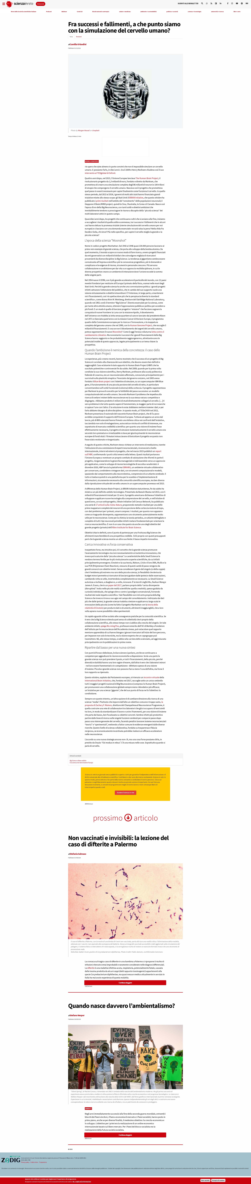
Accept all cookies (218, 1180)
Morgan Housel (83, 130)
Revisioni (79, 37)
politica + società (172, 11)
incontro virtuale (151, 677)
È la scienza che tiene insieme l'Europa (81, 763)
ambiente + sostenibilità (148, 11)
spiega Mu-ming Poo (110, 626)
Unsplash (95, 130)
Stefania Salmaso (78, 853)
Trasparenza (43, 1162)
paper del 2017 (114, 585)
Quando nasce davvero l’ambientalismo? (121, 1006)
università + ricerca (217, 11)
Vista (72, 37)
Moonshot (117, 331)
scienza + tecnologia (194, 11)
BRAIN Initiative (136, 197)
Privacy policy (25, 1162)
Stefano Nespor (77, 1015)
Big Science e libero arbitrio (78, 761)
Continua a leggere (125, 982)
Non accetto (205, 1180)
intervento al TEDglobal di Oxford (100, 173)
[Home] (21, 4)
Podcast (49, 11)
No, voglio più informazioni (82, 1182)
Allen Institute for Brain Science (126, 527)
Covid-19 (79, 11)
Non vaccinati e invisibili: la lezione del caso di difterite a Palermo (118, 841)
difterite (91, 968)
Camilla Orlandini (78, 44)
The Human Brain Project (147, 178)
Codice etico (34, 1162)
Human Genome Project (141, 325)
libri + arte (237, 11)
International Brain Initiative (98, 680)
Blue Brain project (102, 381)
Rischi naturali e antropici (100, 11)
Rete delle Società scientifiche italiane (23, 11)
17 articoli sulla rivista (109, 504)
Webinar (64, 11)
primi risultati (102, 200)
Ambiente (88, 1108)
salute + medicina (125, 11)
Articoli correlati (75, 756)
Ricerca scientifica (91, 161)
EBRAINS (126, 467)
